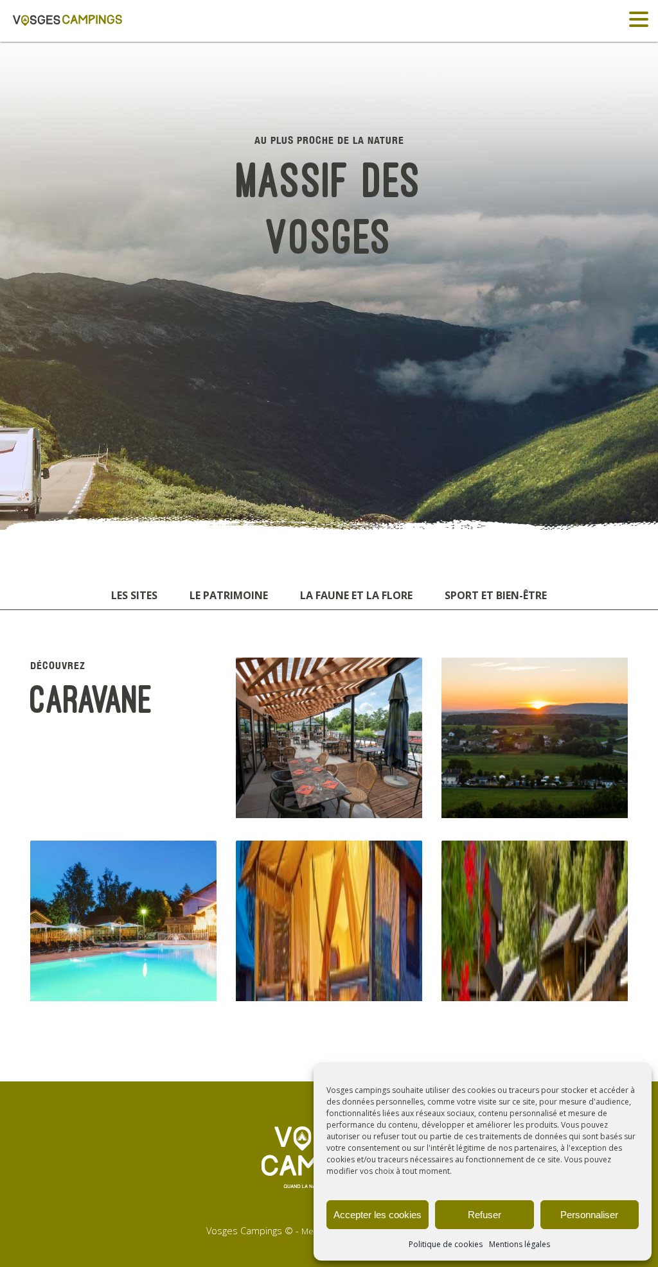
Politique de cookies (446, 1244)
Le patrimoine (229, 595)
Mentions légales (519, 1244)
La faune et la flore (356, 595)
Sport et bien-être (496, 595)
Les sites (134, 595)
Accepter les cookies (377, 1214)
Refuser (484, 1214)
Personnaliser (589, 1214)
